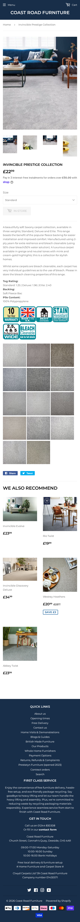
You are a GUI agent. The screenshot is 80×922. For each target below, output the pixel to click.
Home (7, 24)
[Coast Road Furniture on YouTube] (49, 890)
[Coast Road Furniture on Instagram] (42, 890)
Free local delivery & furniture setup (40, 862)
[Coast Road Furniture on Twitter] (29, 890)
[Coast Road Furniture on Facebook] (36, 890)
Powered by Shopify (58, 900)
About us (40, 713)
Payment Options (40, 755)
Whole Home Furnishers (40, 750)
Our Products (40, 746)
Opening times (40, 718)
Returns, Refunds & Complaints (40, 760)
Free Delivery (40, 722)
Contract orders (40, 769)
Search (40, 774)
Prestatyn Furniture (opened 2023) (40, 764)
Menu (11, 4)
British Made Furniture (40, 741)
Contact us (40, 727)
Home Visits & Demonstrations (40, 732)
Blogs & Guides (40, 736)
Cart (74, 4)
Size (5, 192)
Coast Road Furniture (40, 12)
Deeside (53, 840)
